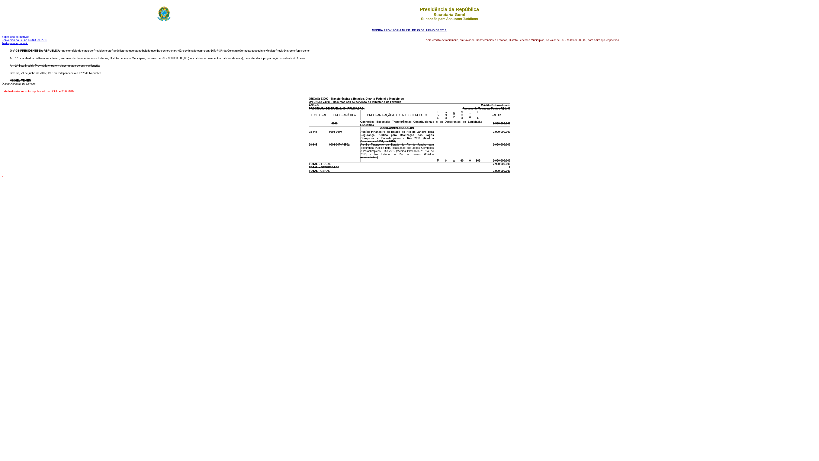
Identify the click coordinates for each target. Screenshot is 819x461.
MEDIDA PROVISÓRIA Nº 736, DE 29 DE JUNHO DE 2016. (409, 30)
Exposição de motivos (15, 36)
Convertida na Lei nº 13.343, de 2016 (24, 40)
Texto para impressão (15, 43)
